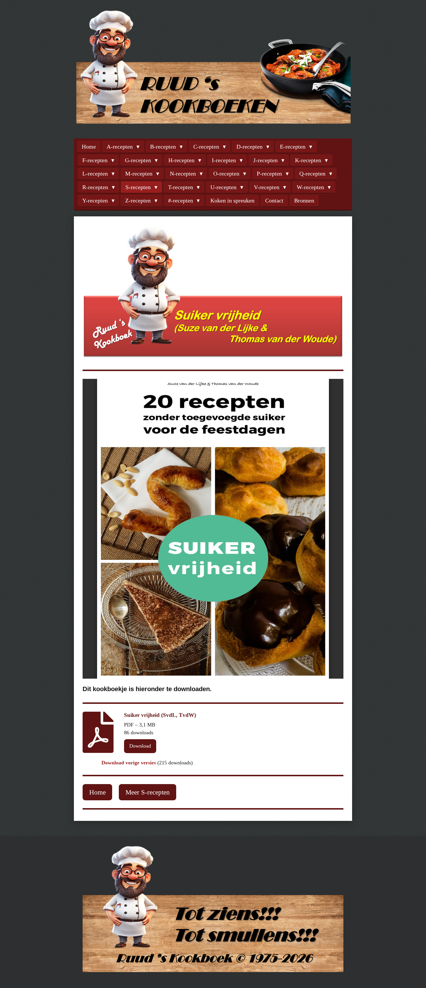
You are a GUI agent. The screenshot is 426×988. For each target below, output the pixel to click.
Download (140, 746)
